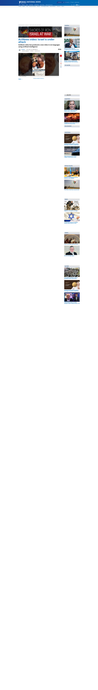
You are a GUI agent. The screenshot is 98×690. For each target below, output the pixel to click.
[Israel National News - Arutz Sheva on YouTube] (77, 5)
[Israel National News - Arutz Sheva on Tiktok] (79, 5)
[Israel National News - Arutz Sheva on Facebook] (73, 5)
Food (27, 6)
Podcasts (38, 6)
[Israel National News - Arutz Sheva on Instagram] (75, 5)
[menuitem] (20, 5)
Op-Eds (20, 6)
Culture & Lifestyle (32, 6)
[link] (72, 37)
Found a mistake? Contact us (38, 78)
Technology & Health (45, 6)
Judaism (23, 6)
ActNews (23, 49)
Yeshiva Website (53, 6)
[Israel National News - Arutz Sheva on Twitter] (71, 5)
